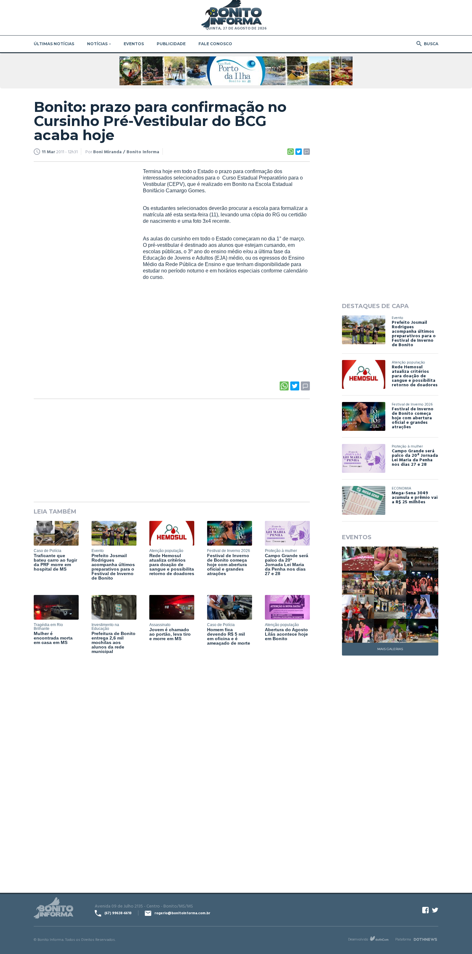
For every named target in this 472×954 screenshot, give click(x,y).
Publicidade (171, 43)
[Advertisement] (82, 266)
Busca (431, 43)
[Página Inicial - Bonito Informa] (231, 14)
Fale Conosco (215, 43)
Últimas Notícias (54, 43)
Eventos (134, 43)
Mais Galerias (390, 649)
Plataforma (403, 939)
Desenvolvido (358, 939)
